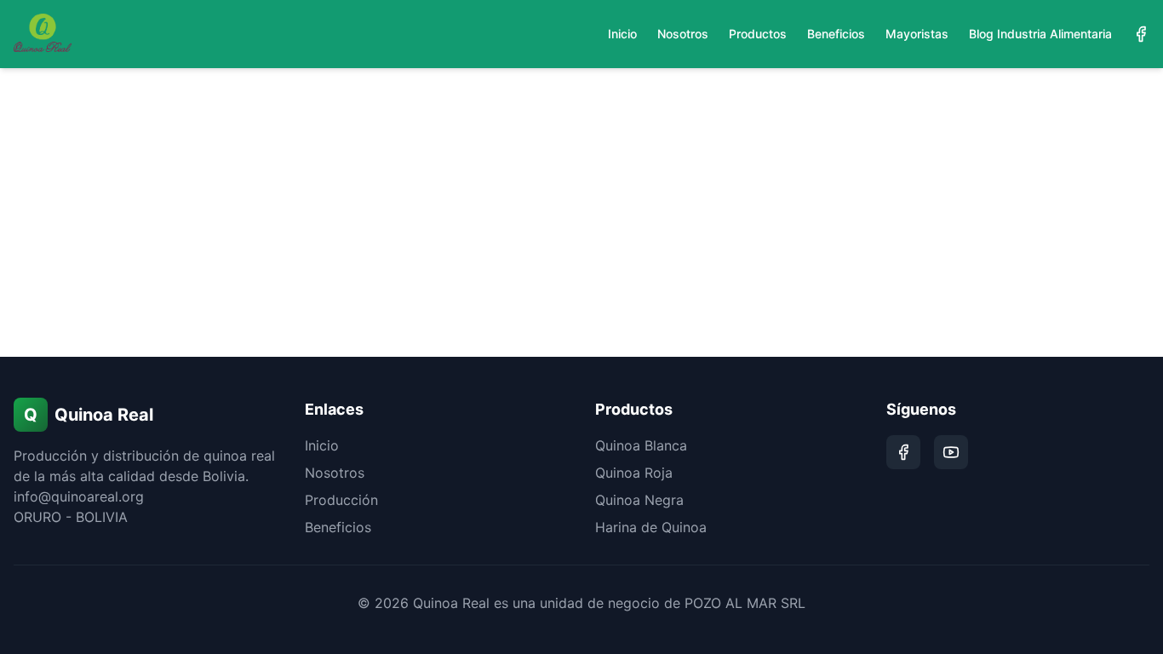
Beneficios (836, 33)
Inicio (622, 33)
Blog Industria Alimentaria (1040, 33)
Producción (341, 499)
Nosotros (682, 33)
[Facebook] (1140, 34)
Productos (758, 33)
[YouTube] (951, 452)
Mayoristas (916, 33)
